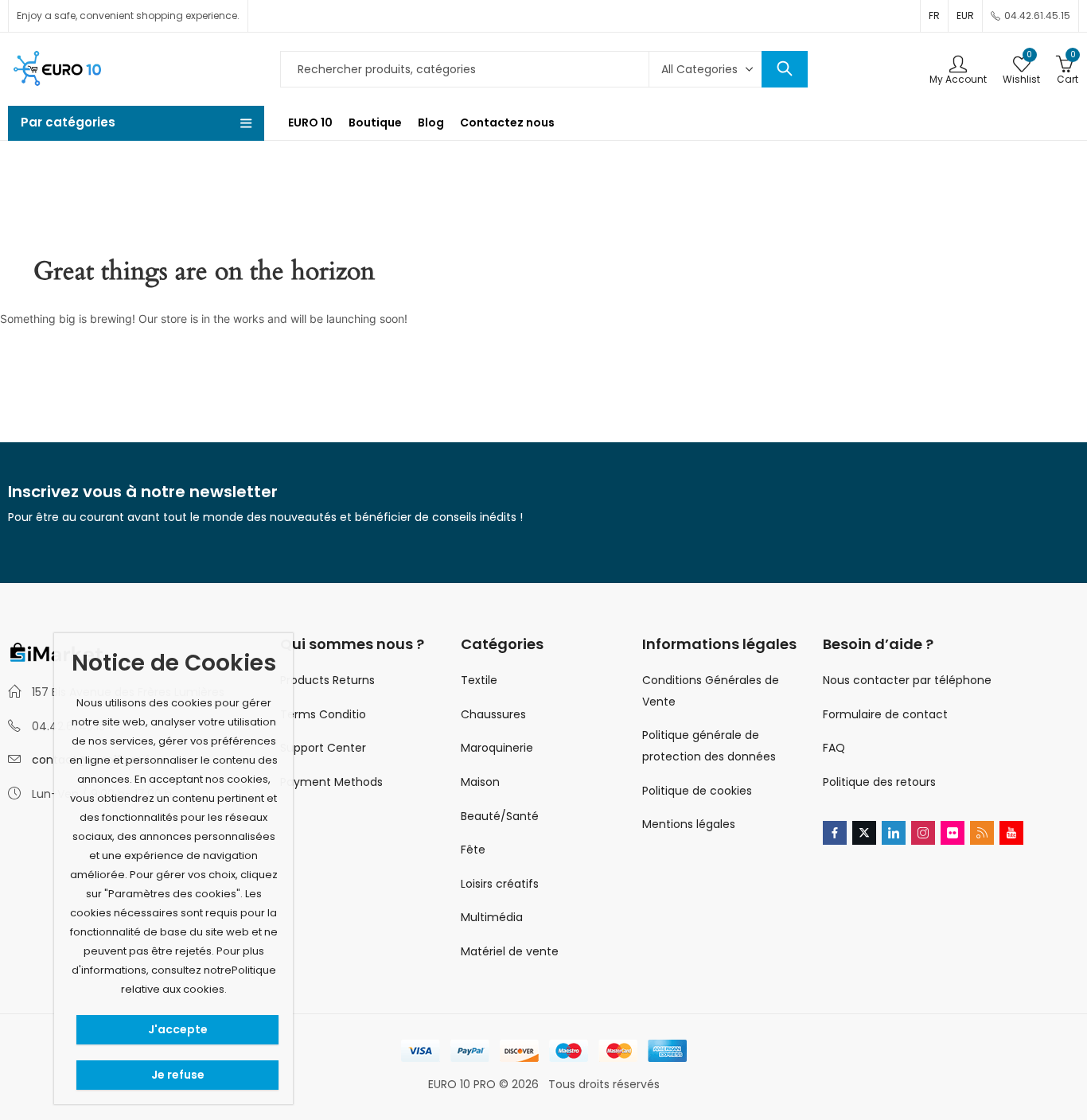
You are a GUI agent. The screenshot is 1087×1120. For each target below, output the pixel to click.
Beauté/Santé (500, 816)
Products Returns (327, 680)
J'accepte (178, 1029)
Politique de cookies (697, 791)
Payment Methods (331, 782)
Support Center (323, 748)
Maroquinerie (497, 748)
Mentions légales (688, 824)
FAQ (834, 748)
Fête (473, 850)
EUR (965, 15)
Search (785, 69)
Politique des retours (879, 782)
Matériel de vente (510, 951)
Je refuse (178, 1075)
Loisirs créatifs (500, 884)
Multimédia (492, 917)
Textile (479, 680)
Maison (480, 782)
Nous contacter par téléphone (907, 680)
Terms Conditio (323, 714)
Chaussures (493, 714)
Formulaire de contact (885, 714)
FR (934, 15)
